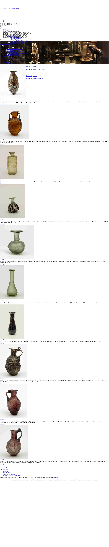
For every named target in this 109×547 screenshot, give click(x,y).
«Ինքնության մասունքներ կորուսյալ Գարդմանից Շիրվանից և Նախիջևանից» (25, 69)
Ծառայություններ (9, 58)
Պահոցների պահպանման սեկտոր (18, 42)
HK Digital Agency (55, 477)
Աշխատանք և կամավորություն (12, 55)
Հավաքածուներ (9, 46)
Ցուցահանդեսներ (9, 63)
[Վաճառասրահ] (3, 27)
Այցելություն (5, 56)
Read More (2, 103)
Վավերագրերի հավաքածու (14, 49)
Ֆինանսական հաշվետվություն (12, 54)
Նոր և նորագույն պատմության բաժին (19, 40)
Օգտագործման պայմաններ (9, 474)
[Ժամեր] (1, 27)
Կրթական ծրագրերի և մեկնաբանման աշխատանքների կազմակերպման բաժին (26, 45)
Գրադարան (12, 44)
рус (3, 20)
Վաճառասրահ (6, 472)
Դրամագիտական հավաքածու (14, 51)
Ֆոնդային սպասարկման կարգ (12, 59)
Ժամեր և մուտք (8, 57)
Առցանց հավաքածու (12, 52)
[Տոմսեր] (4, 27)
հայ (3, 19)
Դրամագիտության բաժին (16, 38)
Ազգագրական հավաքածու (13, 50)
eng (3, 21)
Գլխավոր (5, 29)
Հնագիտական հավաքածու (14, 48)
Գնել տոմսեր (6, 471)
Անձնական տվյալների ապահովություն (12, 475)
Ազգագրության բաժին (15, 39)
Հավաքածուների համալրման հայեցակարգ (17, 53)
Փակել (2, 39)
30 (2, 98)
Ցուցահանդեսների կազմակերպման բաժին (20, 41)
